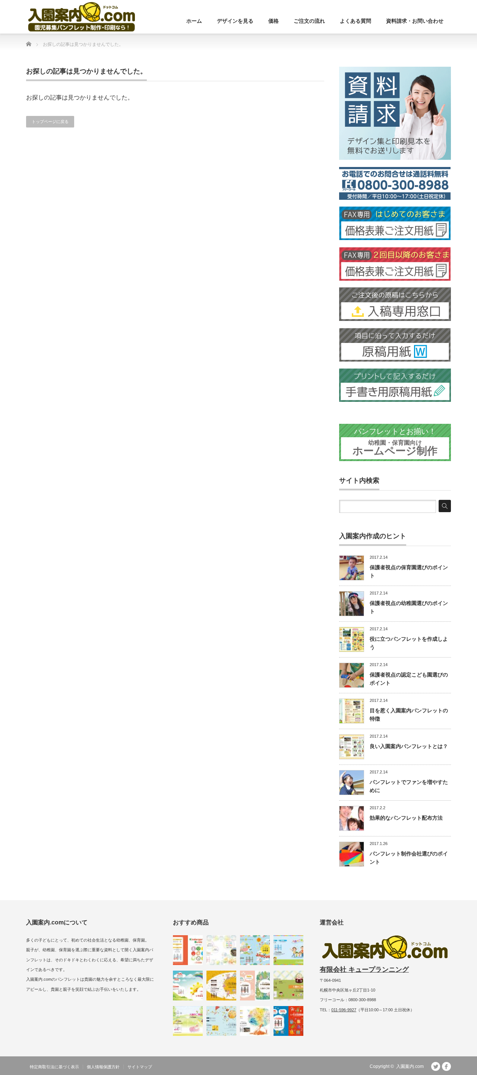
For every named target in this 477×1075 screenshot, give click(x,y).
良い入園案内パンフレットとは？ (409, 746)
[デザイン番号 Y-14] (288, 950)
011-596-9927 (343, 1010)
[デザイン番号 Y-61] (255, 950)
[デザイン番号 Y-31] (221, 985)
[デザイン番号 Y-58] (188, 985)
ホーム (194, 21)
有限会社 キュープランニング (364, 969)
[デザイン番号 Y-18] (288, 985)
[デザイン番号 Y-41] (255, 1021)
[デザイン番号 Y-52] (221, 1021)
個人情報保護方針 (103, 1067)
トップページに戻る (50, 121)
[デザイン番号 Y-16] (188, 1021)
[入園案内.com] (81, 17)
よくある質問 (355, 21)
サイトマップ (139, 1067)
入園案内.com (410, 1066)
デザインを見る (235, 21)
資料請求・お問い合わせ (414, 21)
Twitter (435, 1066)
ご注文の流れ (309, 21)
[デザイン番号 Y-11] (188, 950)
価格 (273, 21)
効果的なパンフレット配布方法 (406, 818)
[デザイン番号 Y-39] (221, 950)
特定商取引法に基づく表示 (54, 1067)
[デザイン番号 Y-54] (255, 985)
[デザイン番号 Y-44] (288, 1021)
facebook (446, 1066)
